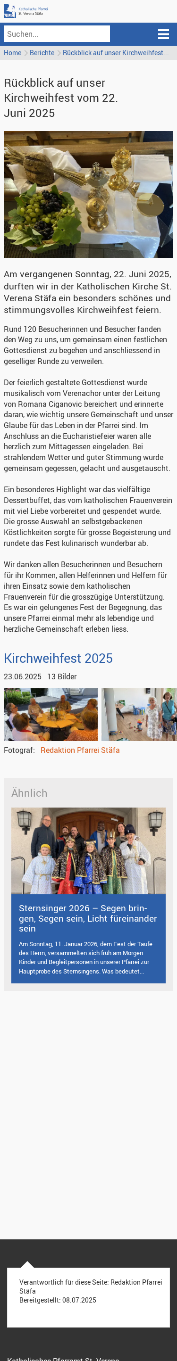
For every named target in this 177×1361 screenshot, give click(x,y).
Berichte (42, 52)
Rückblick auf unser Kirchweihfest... (116, 52)
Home (12, 52)
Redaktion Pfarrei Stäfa (80, 750)
